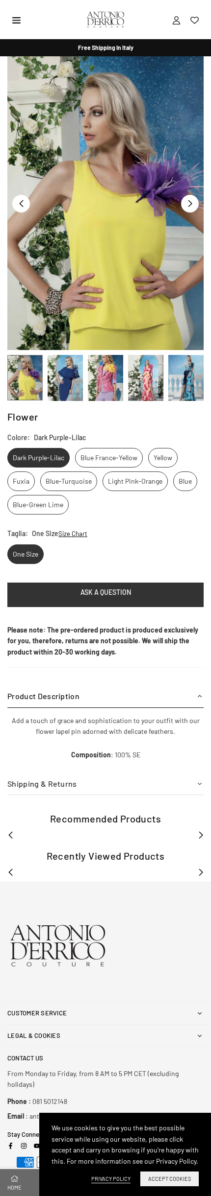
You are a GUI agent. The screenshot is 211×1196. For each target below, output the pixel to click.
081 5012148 (37, 1101)
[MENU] (16, 19)
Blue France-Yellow (108, 457)
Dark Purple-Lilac (38, 457)
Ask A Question (105, 592)
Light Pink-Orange (135, 481)
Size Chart (72, 534)
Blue (185, 481)
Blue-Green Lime (38, 504)
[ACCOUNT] (176, 19)
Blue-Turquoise (69, 481)
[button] (190, 203)
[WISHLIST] (194, 19)
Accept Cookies (169, 1178)
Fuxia (21, 481)
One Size (25, 554)
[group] (105, 203)
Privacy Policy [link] (111, 1178)
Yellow (163, 457)
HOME (14, 1187)
